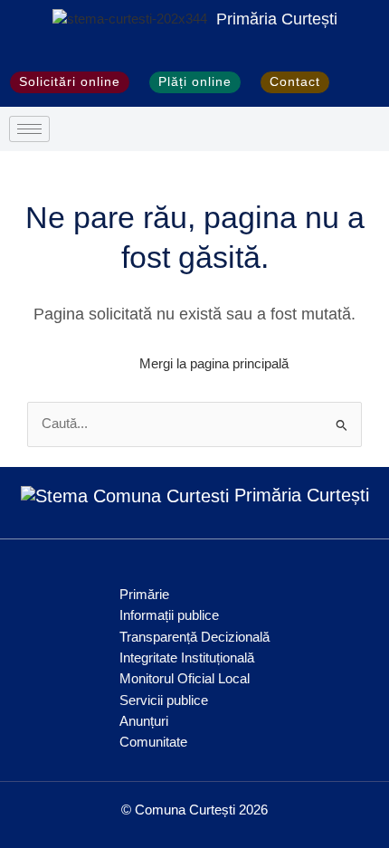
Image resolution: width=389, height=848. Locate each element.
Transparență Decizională (194, 637)
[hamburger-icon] (29, 129)
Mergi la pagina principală (214, 364)
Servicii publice (163, 700)
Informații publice (169, 615)
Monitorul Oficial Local (184, 679)
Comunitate (153, 742)
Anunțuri (143, 721)
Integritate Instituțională (186, 658)
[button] (359, 82)
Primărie (144, 594)
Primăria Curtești (276, 19)
